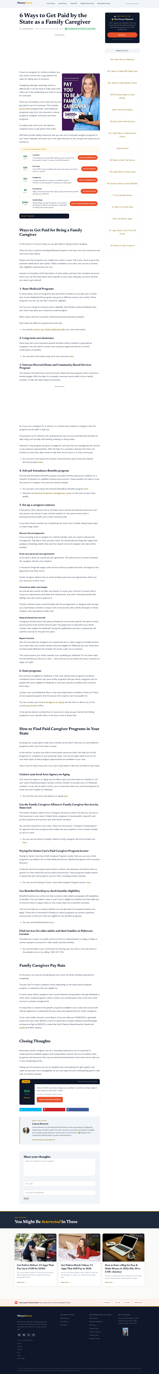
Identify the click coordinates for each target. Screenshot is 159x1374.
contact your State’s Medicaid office (49, 329)
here (72, 356)
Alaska (22, 1027)
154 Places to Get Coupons (122, 245)
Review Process (94, 1338)
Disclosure (92, 1325)
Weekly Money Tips (87, 3)
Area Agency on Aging (54, 702)
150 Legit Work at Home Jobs (122, 172)
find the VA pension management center (53, 493)
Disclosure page (67, 1371)
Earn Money (51, 3)
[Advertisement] (59, 52)
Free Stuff (73, 3)
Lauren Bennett (27, 29)
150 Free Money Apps (122, 218)
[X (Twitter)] (29, 1335)
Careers (19, 1349)
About (19, 1343)
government (25, 108)
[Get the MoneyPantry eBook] (130, 1332)
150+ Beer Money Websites (122, 59)
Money (24, 1316)
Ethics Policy (93, 1318)
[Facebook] (24, 1335)
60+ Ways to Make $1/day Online (122, 83)
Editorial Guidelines (95, 1322)
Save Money (63, 3)
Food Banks (107, 1302)
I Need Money (122, 148)
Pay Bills (127, 1302)
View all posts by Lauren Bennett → (44, 1140)
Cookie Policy (94, 1335)
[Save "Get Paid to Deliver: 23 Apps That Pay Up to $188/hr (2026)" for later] (17, 1236)
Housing (117, 1302)
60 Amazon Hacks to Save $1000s (122, 183)
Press (19, 1355)
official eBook (128, 1318)
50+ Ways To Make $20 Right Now (122, 71)
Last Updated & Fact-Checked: (81, 29)
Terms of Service (95, 1332)
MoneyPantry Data (103, 3)
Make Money (64, 1318)
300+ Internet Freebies (122, 109)
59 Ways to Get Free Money (122, 160)
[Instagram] (33, 1335)
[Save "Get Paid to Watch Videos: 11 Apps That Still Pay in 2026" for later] (61, 1236)
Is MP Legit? (21, 1358)
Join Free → (122, 35)
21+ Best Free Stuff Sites (122, 207)
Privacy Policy (94, 1328)
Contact (19, 1346)
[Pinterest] (19, 1335)
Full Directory (138, 1302)
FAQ (18, 1352)
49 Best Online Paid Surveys (122, 121)
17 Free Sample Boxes (122, 195)
